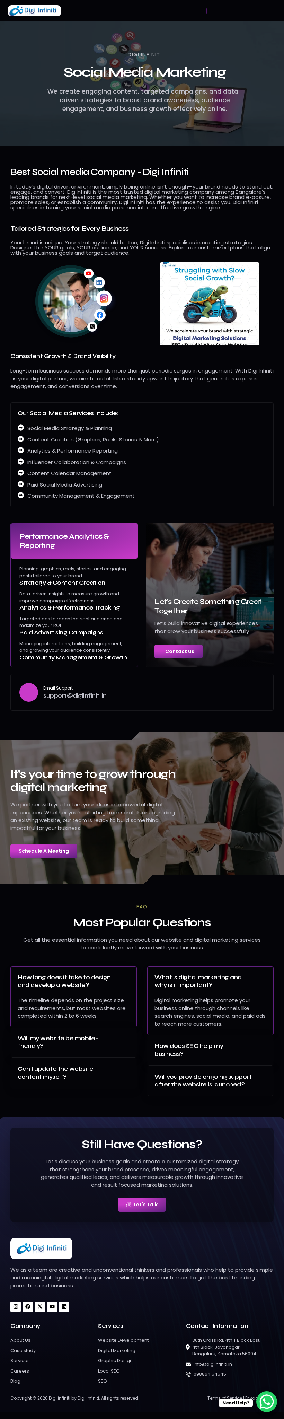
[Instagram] (15, 1307)
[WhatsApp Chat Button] (266, 1401)
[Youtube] (52, 1307)
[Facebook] (28, 1307)
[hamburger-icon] (206, 11)
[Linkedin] (64, 1307)
